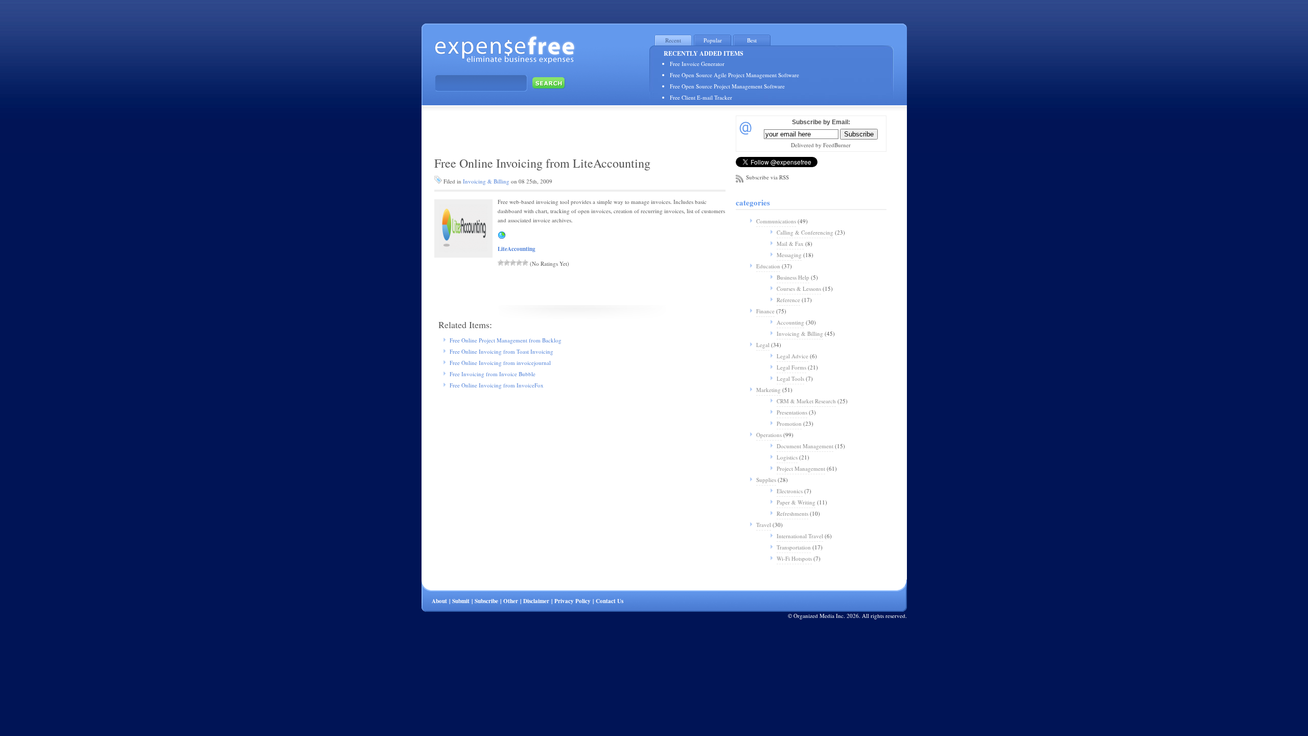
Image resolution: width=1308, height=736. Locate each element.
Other (510, 601)
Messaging (789, 255)
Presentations (792, 412)
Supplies (766, 480)
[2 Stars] (507, 263)
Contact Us (609, 601)
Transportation (794, 547)
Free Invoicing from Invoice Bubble (492, 374)
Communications (776, 221)
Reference (788, 300)
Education (768, 266)
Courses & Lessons (799, 288)
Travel (763, 524)
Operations (769, 435)
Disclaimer (536, 601)
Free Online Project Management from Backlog (506, 340)
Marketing (768, 390)
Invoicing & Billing (486, 181)
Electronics (790, 491)
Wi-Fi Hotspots (794, 558)
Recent (673, 40)
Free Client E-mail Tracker (701, 97)
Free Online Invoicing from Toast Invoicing (501, 351)
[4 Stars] (519, 263)
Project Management (801, 468)
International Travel (800, 536)
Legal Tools (790, 378)
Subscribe (486, 601)
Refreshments (792, 513)
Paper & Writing (796, 502)
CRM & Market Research (806, 401)
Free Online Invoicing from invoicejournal (500, 362)
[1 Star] (501, 263)
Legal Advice (792, 356)
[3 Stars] (513, 263)
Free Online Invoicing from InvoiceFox (497, 385)
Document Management (805, 446)
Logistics (787, 457)
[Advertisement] (548, 129)
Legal (762, 345)
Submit (461, 601)
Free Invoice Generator (697, 63)
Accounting (790, 322)
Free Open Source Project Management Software (727, 86)
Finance (765, 311)
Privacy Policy (572, 601)
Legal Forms (791, 367)
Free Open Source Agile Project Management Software (734, 75)
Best (752, 40)
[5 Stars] (525, 263)
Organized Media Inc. (819, 615)
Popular (713, 40)
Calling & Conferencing (805, 232)
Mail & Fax (790, 243)
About (439, 601)
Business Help (793, 277)
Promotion (789, 423)
